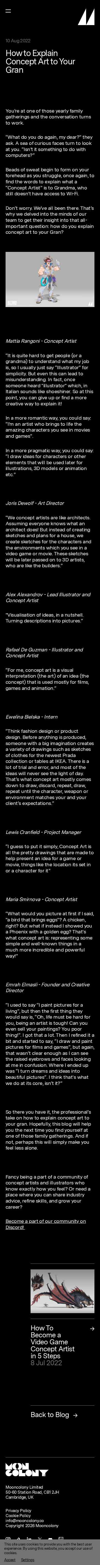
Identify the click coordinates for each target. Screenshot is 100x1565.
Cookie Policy (18, 1515)
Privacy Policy (18, 1510)
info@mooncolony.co (25, 1520)
